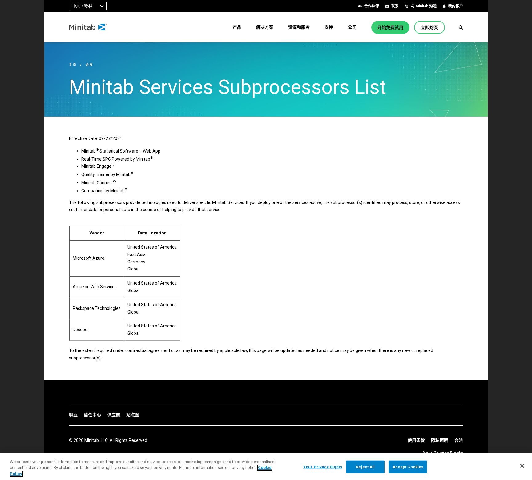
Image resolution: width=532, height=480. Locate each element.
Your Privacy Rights (322, 466)
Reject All (365, 466)
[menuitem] (237, 27)
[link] (73, 415)
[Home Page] (88, 27)
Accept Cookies (408, 466)
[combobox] (88, 6)
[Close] (522, 466)
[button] (461, 27)
